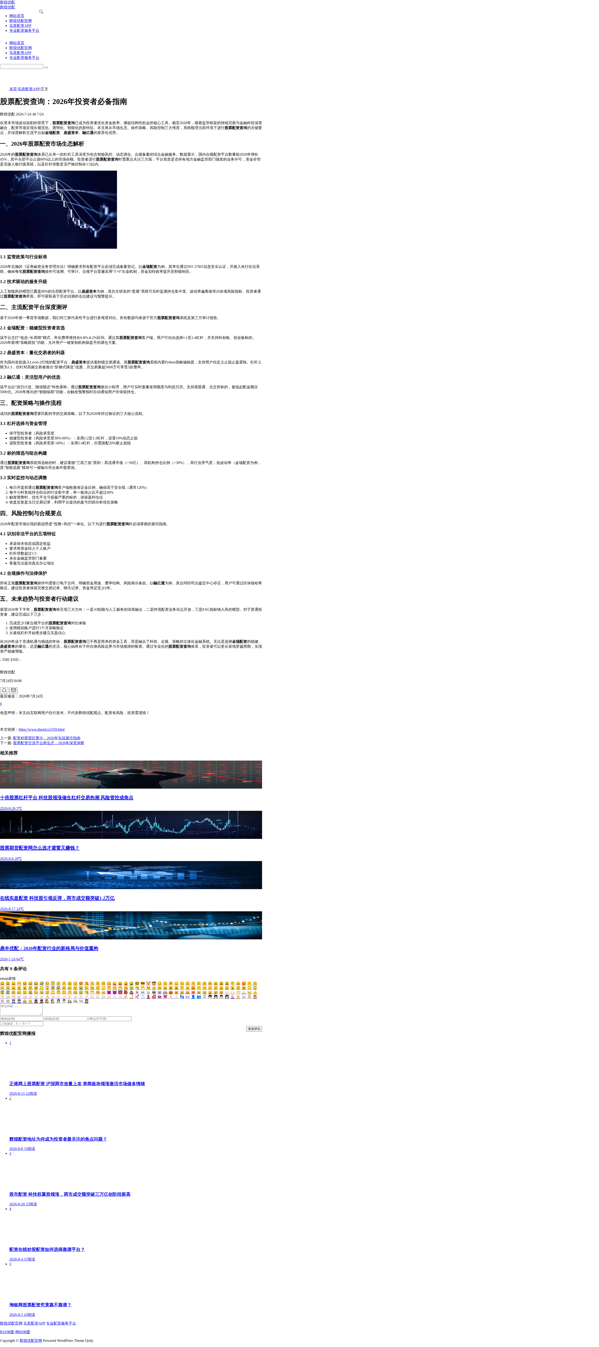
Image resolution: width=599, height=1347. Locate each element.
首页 (13, 89)
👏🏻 (238, 992)
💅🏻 (137, 997)
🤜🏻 (24, 997)
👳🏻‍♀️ (2, 1001)
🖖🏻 (97, 997)
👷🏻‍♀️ (24, 1001)
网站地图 (22, 1332)
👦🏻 (210, 997)
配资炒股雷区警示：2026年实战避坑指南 (46, 738)
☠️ (148, 992)
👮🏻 (19, 1001)
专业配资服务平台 (61, 1323)
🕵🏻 (53, 1001)
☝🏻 (75, 997)
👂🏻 (170, 997)
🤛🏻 (19, 997)
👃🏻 (176, 997)
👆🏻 (64, 997)
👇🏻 (69, 997)
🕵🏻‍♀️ (47, 1001)
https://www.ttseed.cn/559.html (42, 729)
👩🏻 (227, 997)
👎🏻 (2, 997)
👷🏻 (30, 1001)
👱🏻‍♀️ (232, 997)
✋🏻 (81, 997)
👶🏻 (204, 997)
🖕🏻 (120, 997)
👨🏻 (221, 997)
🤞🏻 (30, 997)
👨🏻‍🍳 (81, 1001)
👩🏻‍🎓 (86, 1001)
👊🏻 (8, 997)
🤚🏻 (86, 997)
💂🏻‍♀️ (36, 1001)
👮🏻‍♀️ (13, 1001)
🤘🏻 (41, 997)
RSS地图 (7, 1332)
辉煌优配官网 (11, 1323)
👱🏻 (238, 997)
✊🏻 (13, 997)
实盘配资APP (29, 89)
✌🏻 (36, 997)
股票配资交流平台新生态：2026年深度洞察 (48, 743)
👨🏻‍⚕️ (64, 1001)
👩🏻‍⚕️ (58, 1001)
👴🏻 (243, 997)
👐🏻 (227, 992)
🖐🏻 (92, 997)
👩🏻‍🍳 (75, 1001)
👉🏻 (58, 997)
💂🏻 (41, 1001)
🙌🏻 (232, 992)
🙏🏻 (243, 992)
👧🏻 (215, 997)
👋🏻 (103, 997)
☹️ (204, 983)
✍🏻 (126, 997)
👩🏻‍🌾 (69, 1001)
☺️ (47, 983)
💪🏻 (114, 997)
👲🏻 (255, 997)
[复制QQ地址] (4, 690)
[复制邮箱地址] (13, 690)
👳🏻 (8, 1001)
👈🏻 (53, 997)
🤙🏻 (109, 997)
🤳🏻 (131, 997)
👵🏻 (249, 997)
